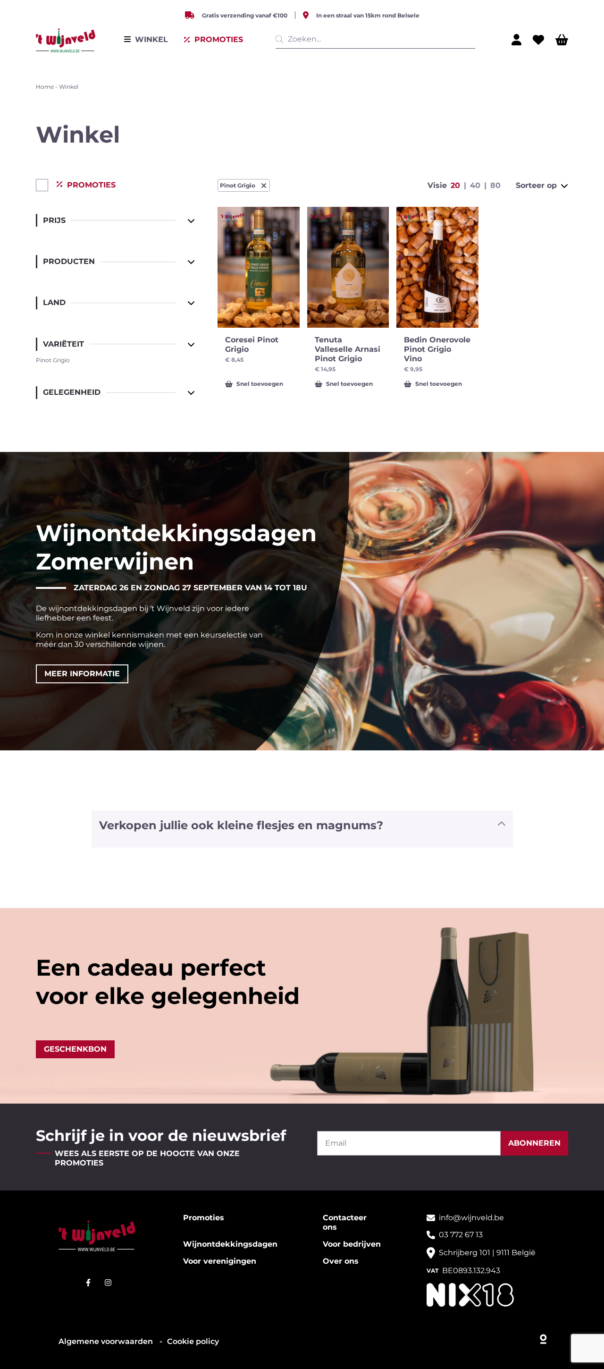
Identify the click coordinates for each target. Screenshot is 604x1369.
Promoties (203, 1217)
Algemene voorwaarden (107, 1341)
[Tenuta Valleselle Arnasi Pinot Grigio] (348, 267)
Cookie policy (193, 1341)
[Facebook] (88, 1282)
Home (45, 86)
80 (495, 185)
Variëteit (63, 344)
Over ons (341, 1261)
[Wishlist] (538, 39)
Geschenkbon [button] (75, 1049)
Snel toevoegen (259, 383)
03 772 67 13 (461, 1234)
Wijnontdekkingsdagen (230, 1244)
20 (455, 185)
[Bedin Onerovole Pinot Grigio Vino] (437, 267)
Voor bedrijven (352, 1244)
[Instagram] (108, 1282)
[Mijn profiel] (516, 39)
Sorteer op (536, 185)
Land (54, 302)
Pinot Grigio (237, 185)
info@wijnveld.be (471, 1217)
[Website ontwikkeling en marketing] (544, 1336)
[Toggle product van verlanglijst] (286, 314)
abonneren (534, 1143)
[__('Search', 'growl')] (281, 39)
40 (475, 185)
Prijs (54, 220)
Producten (69, 261)
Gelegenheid (72, 392)
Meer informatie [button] (82, 673)
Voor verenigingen (219, 1261)
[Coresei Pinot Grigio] (259, 267)
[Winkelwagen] (561, 39)
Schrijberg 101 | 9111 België (487, 1252)
